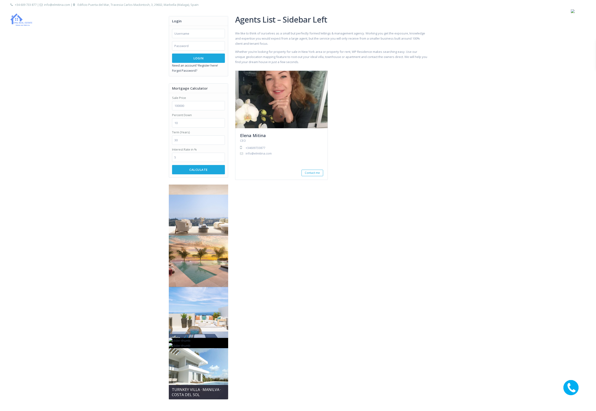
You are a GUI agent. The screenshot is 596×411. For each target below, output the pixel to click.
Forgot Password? (184, 70)
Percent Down (182, 115)
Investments (486, 19)
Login (198, 58)
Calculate (198, 170)
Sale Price (179, 97)
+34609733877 (255, 148)
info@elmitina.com (57, 5)
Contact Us (553, 19)
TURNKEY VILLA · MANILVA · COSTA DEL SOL (196, 392)
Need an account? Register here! (195, 65)
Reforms (510, 19)
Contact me (312, 173)
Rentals (531, 19)
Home (463, 19)
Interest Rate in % (184, 149)
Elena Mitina (253, 135)
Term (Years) (181, 132)
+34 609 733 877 (26, 5)
